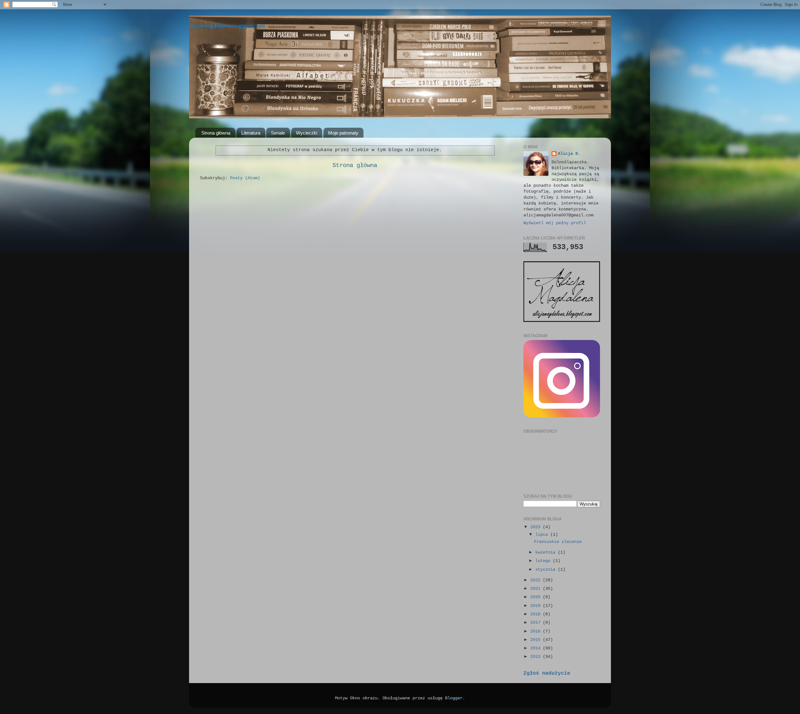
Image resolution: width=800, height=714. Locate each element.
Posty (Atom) (245, 178)
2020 (536, 597)
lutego (544, 561)
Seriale (278, 132)
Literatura (250, 132)
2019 (536, 605)
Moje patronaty (343, 132)
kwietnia (546, 552)
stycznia (546, 569)
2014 (536, 648)
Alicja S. (569, 153)
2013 (536, 656)
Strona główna (215, 132)
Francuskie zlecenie (558, 541)
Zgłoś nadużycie (546, 673)
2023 (536, 527)
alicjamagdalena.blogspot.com (226, 26)
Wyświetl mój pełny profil (554, 223)
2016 (536, 631)
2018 (536, 614)
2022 (536, 580)
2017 (536, 622)
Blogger (453, 698)
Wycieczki (306, 132)
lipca (542, 534)
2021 (536, 588)
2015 (536, 640)
